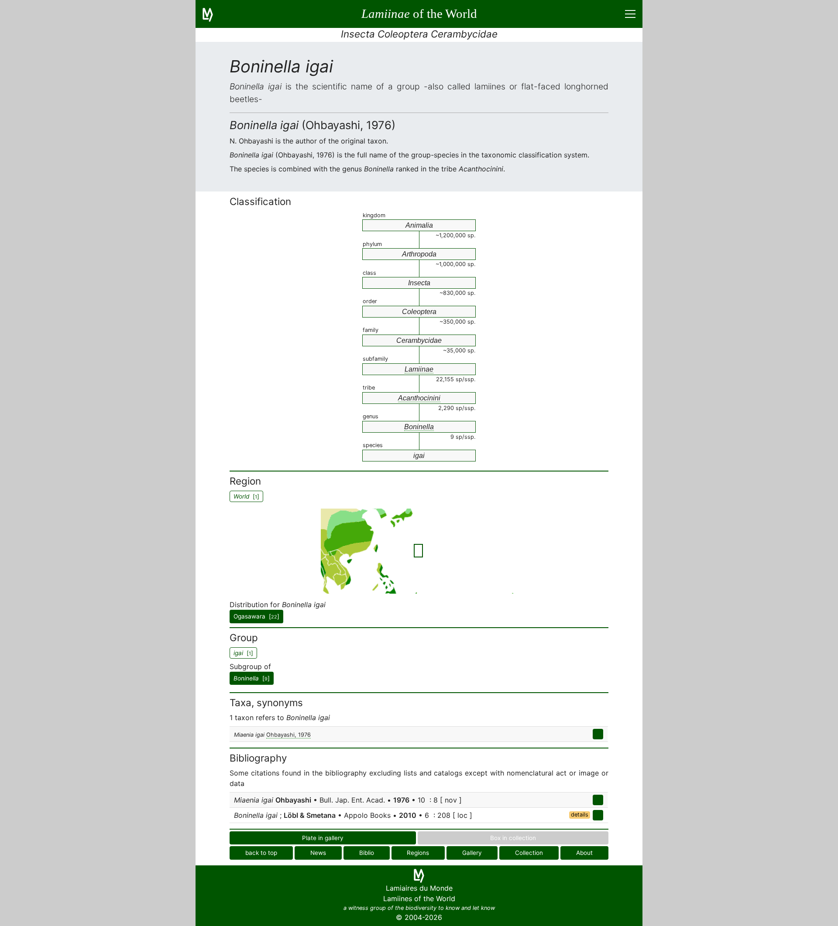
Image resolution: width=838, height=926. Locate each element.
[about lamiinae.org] (213, 14)
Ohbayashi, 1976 (288, 734)
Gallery (472, 852)
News (318, 852)
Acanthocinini (419, 398)
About (584, 852)
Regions (418, 852)
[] (252, 678)
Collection (529, 852)
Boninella (419, 427)
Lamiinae (419, 369)
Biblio (366, 852)
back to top (261, 852)
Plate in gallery (322, 837)
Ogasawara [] (256, 616)
